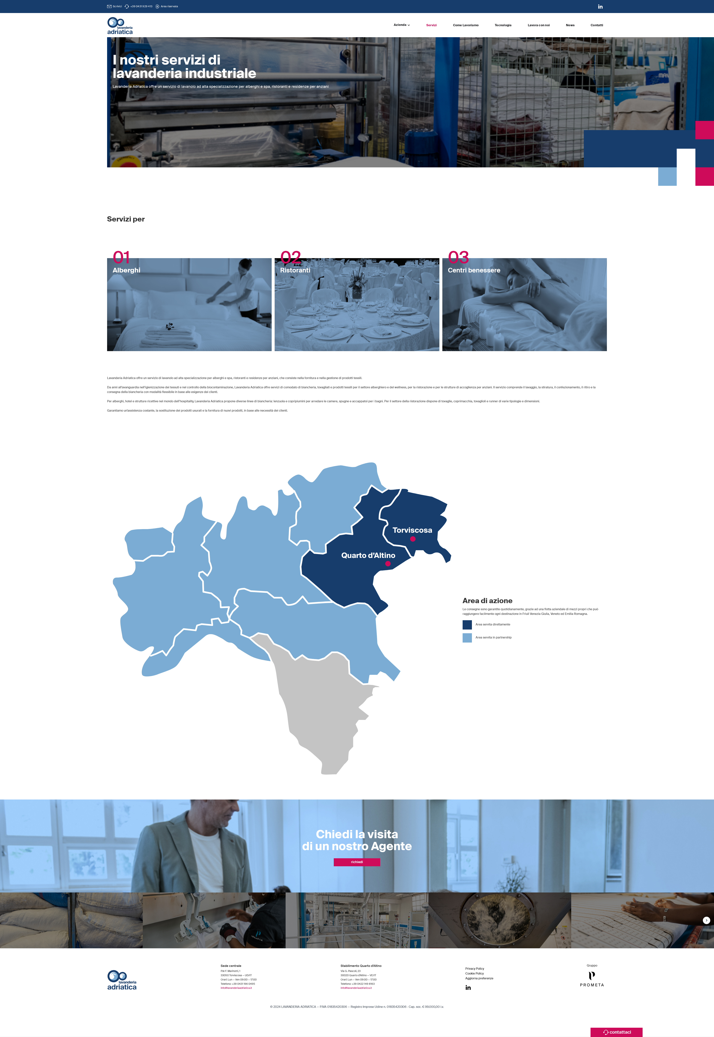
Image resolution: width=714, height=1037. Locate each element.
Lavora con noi (539, 25)
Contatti (597, 25)
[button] (402, 25)
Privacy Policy (474, 968)
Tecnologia (503, 25)
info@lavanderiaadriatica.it (236, 988)
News (570, 25)
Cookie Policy (474, 973)
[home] (120, 25)
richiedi (357, 862)
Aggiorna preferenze (479, 978)
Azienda (400, 25)
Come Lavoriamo (466, 25)
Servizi (431, 25)
